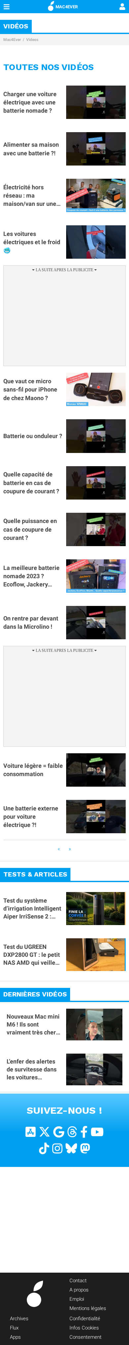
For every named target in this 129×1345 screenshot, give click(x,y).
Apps (15, 1337)
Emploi (76, 1299)
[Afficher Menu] (7, 6)
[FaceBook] (84, 1132)
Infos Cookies (84, 1328)
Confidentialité (84, 1319)
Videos (32, 39)
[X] (44, 1132)
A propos (79, 1290)
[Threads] (72, 1132)
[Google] (58, 1132)
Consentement (85, 1337)
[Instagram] (57, 1148)
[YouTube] (97, 1132)
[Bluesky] (71, 1148)
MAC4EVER (67, 6)
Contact (78, 1281)
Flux (14, 1328)
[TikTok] (44, 1148)
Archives (19, 1319)
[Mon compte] (122, 7)
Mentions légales (87, 1308)
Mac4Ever (12, 39)
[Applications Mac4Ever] (30, 1132)
